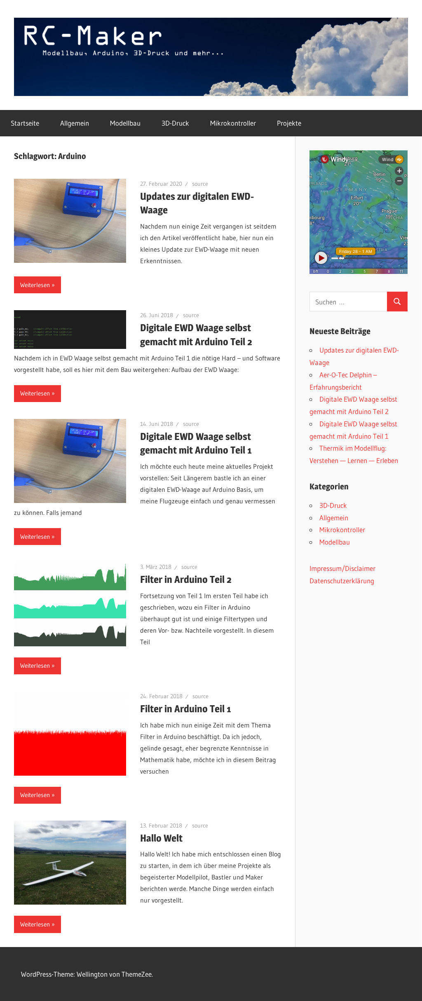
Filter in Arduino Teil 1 (185, 709)
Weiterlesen (35, 285)
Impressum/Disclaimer (342, 568)
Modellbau (125, 123)
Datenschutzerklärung (341, 580)
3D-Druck (175, 123)
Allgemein (74, 123)
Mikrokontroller (233, 123)
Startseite (25, 123)
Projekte (289, 123)
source (200, 183)
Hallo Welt (161, 838)
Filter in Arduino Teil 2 (186, 579)
